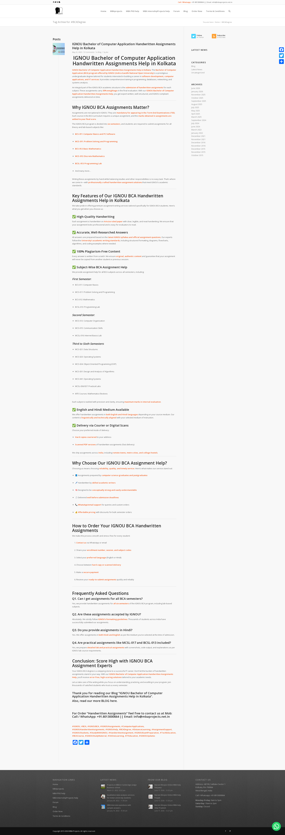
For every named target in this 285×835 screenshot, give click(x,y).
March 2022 (196, 129)
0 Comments (89, 52)
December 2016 (198, 142)
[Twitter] (230, 831)
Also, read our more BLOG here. (94, 701)
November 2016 (198, 145)
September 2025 (198, 101)
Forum (55, 802)
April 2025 (195, 113)
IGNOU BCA (118, 463)
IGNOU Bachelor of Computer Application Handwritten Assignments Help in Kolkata (123, 46)
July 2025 (195, 107)
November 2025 (198, 94)
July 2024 (195, 123)
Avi (107, 52)
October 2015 (197, 155)
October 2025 (197, 98)
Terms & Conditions (61, 816)
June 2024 (195, 126)
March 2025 (196, 117)
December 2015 (198, 149)
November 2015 (198, 152)
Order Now (57, 811)
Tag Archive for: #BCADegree (69, 22)
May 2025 (195, 110)
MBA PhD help (59, 793)
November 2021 (198, 139)
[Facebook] (225, 831)
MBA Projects (74, 831)
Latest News (196, 69)
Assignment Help (148, 463)
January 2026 (197, 91)
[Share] (281, 62)
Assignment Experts (92, 665)
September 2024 (198, 120)
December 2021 (198, 136)
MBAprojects (58, 788)
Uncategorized (198, 72)
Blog (99, 52)
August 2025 (196, 104)
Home (217, 22)
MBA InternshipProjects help (65, 797)
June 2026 (195, 88)
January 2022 (197, 133)
